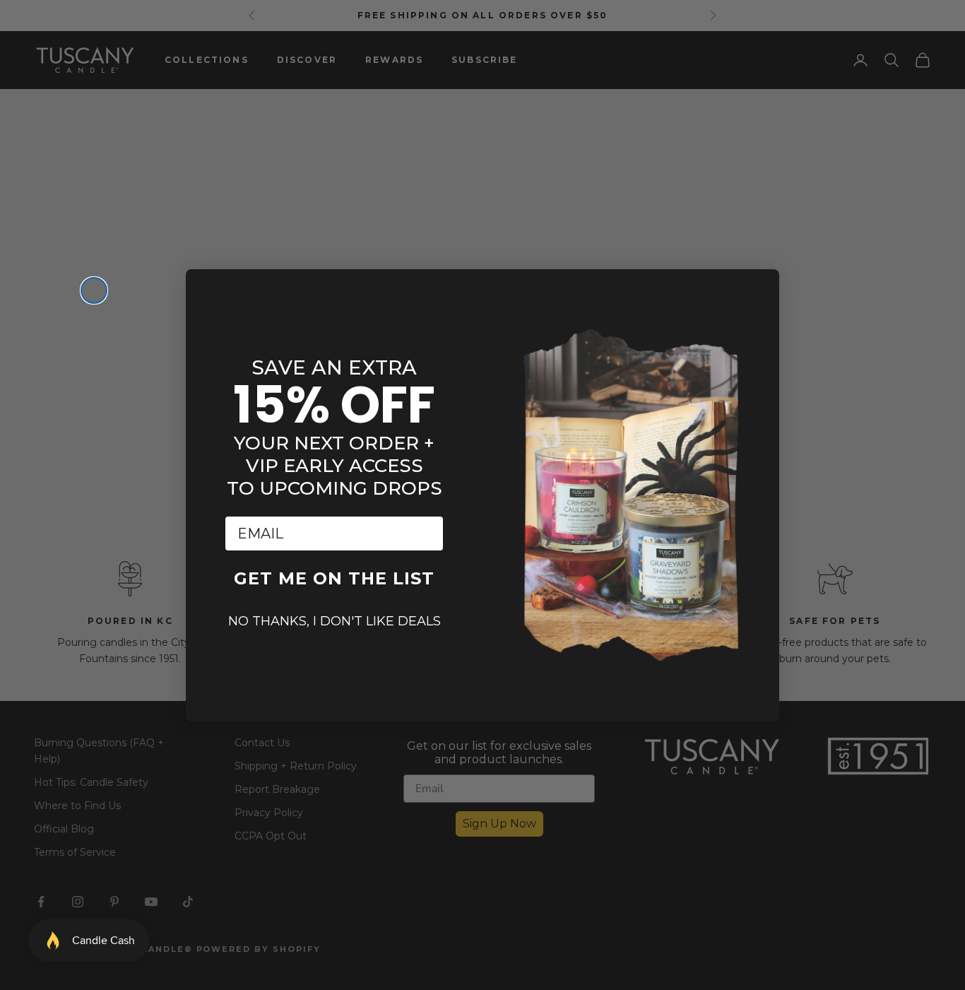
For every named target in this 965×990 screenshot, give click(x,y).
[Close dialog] (94, 290)
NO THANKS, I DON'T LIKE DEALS (334, 621)
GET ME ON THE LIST (334, 578)
